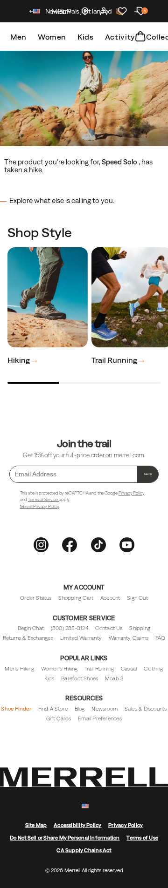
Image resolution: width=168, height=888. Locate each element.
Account (110, 598)
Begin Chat (31, 628)
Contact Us (108, 628)
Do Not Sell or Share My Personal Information (65, 838)
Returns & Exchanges (28, 638)
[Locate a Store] (85, 11)
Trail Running (115, 360)
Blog (80, 709)
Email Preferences (100, 718)
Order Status (36, 598)
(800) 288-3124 (70, 628)
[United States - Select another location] (37, 12)
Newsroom (104, 709)
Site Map (36, 825)
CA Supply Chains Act (83, 850)
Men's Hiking (19, 668)
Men (18, 37)
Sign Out (137, 598)
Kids (85, 37)
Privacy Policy (132, 492)
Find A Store (53, 709)
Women (52, 37)
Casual (129, 668)
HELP (61, 11)
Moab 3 (114, 678)
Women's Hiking (59, 668)
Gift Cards (58, 718)
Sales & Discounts (146, 709)
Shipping (139, 628)
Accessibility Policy (77, 825)
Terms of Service (43, 499)
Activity (120, 37)
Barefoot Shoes (79, 678)
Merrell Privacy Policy (39, 506)
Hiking (19, 360)
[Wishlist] (122, 11)
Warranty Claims (128, 638)
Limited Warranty (81, 638)
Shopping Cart (75, 598)
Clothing (153, 668)
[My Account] (103, 11)
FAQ (160, 638)
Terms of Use (142, 838)
